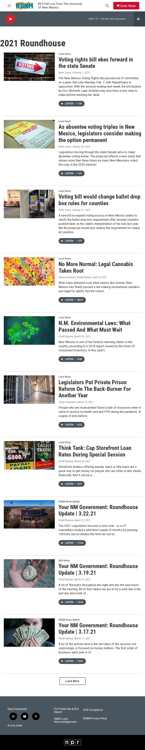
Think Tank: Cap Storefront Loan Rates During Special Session (95, 451)
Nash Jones (65, 72)
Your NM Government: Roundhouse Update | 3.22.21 (98, 510)
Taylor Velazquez (67, 402)
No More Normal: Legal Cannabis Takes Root (96, 267)
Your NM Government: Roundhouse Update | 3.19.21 (98, 569)
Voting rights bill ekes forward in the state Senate (96, 62)
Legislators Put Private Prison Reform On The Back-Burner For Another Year (95, 389)
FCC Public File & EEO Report (66, 711)
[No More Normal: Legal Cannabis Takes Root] (29, 271)
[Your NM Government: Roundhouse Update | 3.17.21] (29, 632)
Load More (72, 681)
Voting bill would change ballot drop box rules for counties (99, 200)
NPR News (64, 560)
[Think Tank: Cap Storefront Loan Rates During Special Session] (29, 455)
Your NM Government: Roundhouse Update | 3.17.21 (98, 628)
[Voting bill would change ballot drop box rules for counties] (29, 204)
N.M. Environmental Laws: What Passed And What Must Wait (94, 326)
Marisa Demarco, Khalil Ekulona (75, 277)
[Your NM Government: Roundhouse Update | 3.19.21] (29, 573)
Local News (65, 53)
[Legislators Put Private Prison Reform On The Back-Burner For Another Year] (29, 389)
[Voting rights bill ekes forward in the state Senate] (29, 67)
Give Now (128, 6)
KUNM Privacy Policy (95, 718)
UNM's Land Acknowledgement (65, 720)
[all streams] (139, 18)
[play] (10, 19)
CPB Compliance (93, 710)
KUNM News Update (69, 501)
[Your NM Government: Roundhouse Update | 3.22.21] (29, 514)
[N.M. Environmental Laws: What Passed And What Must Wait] (29, 330)
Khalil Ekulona (66, 336)
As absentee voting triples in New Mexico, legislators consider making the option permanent (100, 133)
